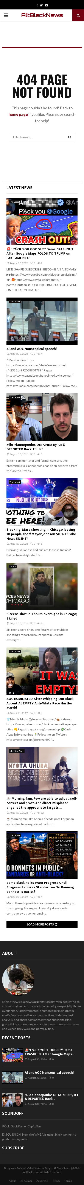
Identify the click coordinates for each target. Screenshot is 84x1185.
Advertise (42, 1180)
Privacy (56, 1180)
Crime (13, 566)
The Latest (15, 201)
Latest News (19, 187)
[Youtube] (46, 5)
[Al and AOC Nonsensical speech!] (42, 321)
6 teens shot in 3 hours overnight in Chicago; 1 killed (41, 616)
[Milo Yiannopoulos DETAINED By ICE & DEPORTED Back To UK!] (42, 417)
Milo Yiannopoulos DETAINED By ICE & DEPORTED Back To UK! (35, 447)
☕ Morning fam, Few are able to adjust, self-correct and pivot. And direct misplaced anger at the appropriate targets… (42, 803)
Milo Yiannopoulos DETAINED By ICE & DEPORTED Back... (52, 1097)
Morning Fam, (16, 751)
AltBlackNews (42, 15)
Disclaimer (26, 1180)
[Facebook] (37, 5)
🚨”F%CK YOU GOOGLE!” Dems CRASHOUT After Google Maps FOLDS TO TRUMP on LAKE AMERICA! (39, 253)
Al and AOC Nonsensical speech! (31, 349)
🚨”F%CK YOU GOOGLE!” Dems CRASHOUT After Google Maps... (50, 1052)
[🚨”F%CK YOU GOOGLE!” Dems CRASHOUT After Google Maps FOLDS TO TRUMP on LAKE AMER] (42, 221)
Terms (68, 1180)
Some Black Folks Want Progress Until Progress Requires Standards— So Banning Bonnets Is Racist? (40, 887)
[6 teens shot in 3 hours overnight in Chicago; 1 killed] (42, 586)
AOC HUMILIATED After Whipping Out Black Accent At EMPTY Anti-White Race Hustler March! (40, 703)
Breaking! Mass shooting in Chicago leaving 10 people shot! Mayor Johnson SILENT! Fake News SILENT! (41, 534)
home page (18, 114)
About (9, 953)
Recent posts (16, 1037)
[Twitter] (41, 5)
